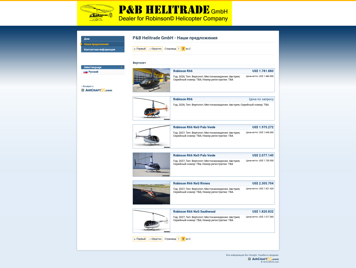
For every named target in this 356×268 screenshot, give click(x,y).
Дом (87, 38)
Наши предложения (96, 44)
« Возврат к (87, 86)
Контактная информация (99, 49)
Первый (141, 48)
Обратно (156, 48)
